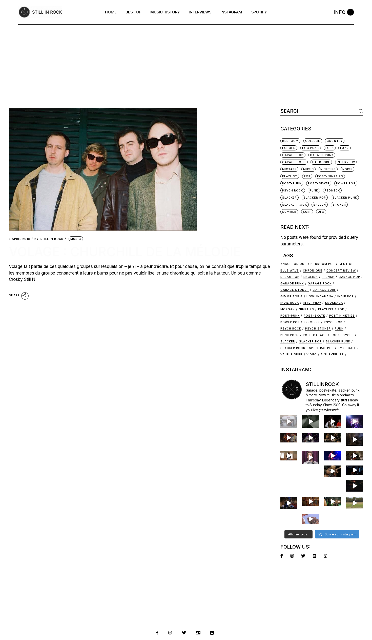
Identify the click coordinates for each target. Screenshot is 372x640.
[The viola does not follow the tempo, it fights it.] (310, 421)
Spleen (319, 204)
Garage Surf (324, 290)
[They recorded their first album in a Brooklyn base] (288, 455)
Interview (312, 302)
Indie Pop (345, 296)
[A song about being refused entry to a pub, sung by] (310, 501)
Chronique (312, 270)
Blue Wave (289, 270)
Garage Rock (294, 162)
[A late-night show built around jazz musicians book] (332, 471)
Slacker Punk (345, 197)
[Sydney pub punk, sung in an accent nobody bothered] (288, 437)
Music (75, 239)
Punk (313, 190)
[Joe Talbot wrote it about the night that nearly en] (332, 437)
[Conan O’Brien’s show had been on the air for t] (310, 457)
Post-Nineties (330, 176)
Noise (347, 169)
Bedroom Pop (323, 264)
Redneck (332, 190)
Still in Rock (48, 239)
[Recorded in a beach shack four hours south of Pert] (310, 518)
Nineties (328, 169)
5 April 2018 (19, 239)
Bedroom (290, 141)
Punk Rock (289, 335)
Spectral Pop (321, 348)
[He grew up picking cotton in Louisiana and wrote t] (332, 421)
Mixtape (289, 169)
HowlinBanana (319, 296)
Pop (307, 176)
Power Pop (346, 183)
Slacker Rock (294, 204)
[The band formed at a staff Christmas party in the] (332, 455)
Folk (329, 148)
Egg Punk (310, 148)
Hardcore (321, 162)
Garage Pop (293, 155)
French (328, 277)
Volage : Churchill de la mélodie (125, 251)
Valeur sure (291, 354)
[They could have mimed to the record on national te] (288, 503)
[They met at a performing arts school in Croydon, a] (354, 455)
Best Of (346, 264)
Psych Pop (333, 322)
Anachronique (293, 264)
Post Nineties (342, 315)
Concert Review (341, 270)
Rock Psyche (342, 335)
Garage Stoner (294, 290)
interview (346, 162)
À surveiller (332, 354)
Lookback (334, 302)
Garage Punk (322, 155)
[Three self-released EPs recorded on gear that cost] (354, 421)
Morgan (287, 309)
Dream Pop (290, 277)
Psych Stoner (318, 328)
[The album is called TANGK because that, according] (354, 470)
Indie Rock (289, 302)
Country (335, 141)
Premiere (312, 322)
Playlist (290, 176)
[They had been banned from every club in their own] (354, 486)
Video (311, 354)
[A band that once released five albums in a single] (310, 437)
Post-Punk (292, 183)
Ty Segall (347, 348)
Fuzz (344, 148)
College (312, 141)
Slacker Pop (314, 197)
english (310, 277)
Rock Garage (315, 335)
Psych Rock (292, 190)
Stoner (339, 204)
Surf (307, 212)
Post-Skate (318, 183)
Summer (289, 212)
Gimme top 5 (291, 296)
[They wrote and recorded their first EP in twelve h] (332, 501)
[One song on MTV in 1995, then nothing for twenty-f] (354, 439)
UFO (321, 212)
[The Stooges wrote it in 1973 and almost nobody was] (288, 421)
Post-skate (314, 315)
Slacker (289, 197)
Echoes (289, 148)
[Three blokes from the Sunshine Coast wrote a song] (354, 503)
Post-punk (290, 315)
